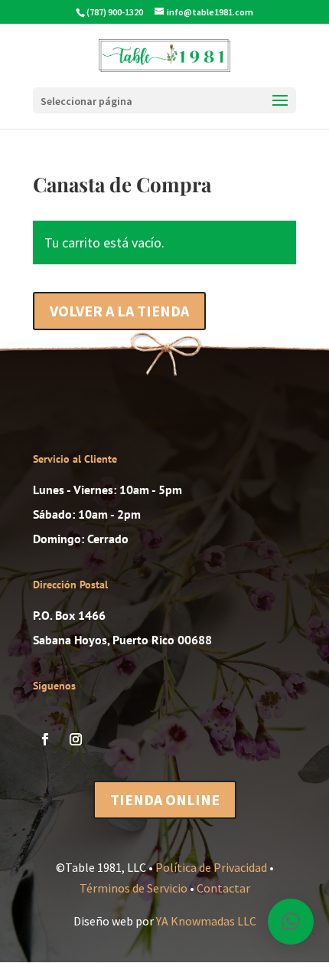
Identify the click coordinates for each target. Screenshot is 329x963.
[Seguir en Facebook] (45, 739)
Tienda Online (165, 799)
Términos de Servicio (133, 888)
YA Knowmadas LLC (206, 921)
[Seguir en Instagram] (76, 739)
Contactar (223, 888)
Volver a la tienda (119, 310)
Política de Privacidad (211, 867)
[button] (291, 922)
